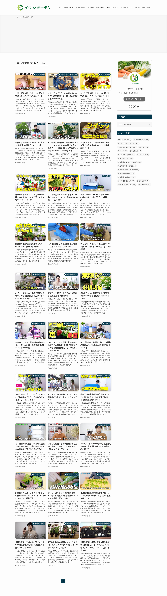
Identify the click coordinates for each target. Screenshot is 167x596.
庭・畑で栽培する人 (126, 181)
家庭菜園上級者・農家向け (128, 169)
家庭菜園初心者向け (126, 177)
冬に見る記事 (136, 151)
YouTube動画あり (141, 139)
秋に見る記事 (144, 184)
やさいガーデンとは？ (134, 99)
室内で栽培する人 (125, 158)
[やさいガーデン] (34, 7)
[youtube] (138, 106)
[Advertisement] (83, 35)
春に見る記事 (143, 181)
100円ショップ (124, 139)
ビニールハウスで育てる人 (128, 143)
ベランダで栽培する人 (127, 147)
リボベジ (122, 151)
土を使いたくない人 (126, 154)
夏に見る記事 (143, 154)
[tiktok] (134, 106)
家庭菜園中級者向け (126, 173)
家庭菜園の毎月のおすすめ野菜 (129, 162)
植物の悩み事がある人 (127, 184)
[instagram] (130, 106)
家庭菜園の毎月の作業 (127, 166)
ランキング (143, 147)
